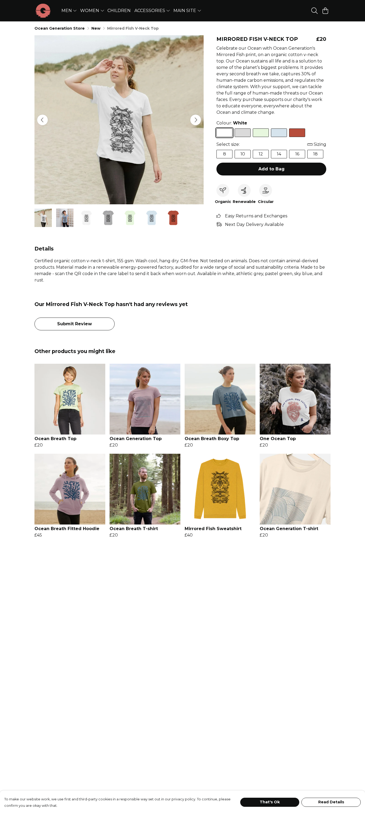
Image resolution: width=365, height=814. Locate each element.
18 (315, 153)
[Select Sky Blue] (279, 132)
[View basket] (325, 10)
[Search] (314, 10)
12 (261, 153)
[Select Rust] (297, 132)
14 (279, 153)
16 (297, 153)
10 (242, 153)
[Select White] (224, 132)
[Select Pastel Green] (261, 132)
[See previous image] (42, 120)
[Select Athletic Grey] (243, 132)
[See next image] (195, 120)
